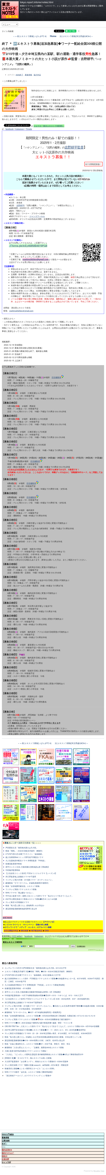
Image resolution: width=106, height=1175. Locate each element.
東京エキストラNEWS (12, 942)
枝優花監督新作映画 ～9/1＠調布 (18, 988)
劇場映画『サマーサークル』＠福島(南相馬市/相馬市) (27, 883)
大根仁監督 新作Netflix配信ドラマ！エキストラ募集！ (26, 1051)
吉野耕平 (20, 205)
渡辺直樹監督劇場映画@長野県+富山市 (21, 908)
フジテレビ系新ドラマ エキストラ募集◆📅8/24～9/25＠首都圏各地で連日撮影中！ (38, 1019)
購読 (24, 946)
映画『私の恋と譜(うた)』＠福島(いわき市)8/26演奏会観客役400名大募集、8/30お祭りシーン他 (43, 1037)
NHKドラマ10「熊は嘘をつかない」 (20, 892)
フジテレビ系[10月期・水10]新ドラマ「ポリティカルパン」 (30, 880)
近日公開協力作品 (11, 930)
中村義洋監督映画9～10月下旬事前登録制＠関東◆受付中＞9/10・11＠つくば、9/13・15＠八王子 (44, 995)
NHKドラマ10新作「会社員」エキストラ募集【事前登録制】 (29, 1072)
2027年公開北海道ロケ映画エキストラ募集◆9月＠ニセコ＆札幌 (31, 899)
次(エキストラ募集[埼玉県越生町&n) (75, 36)
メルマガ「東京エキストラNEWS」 (49, 125)
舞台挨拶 (24, 930)
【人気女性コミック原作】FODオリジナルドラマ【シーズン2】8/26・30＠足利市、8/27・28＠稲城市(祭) (47, 999)
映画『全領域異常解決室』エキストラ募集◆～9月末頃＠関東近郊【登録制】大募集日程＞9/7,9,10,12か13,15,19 (50, 1016)
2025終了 (19, 75)
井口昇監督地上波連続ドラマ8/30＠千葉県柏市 (23, 1002)
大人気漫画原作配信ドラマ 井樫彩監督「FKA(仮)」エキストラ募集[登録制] (35, 985)
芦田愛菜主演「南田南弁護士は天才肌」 (22, 847)
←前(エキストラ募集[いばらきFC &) (31, 36)
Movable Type (98, 1171)
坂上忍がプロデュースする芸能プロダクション (30, 921)
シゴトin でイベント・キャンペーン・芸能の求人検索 (26, 924)
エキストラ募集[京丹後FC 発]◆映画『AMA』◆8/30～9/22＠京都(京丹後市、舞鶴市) (38, 971)
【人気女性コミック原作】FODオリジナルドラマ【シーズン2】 (31, 873)
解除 (31, 946)
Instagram (19, 129)
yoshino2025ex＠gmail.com (21, 310)
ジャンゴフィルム (37, 216)
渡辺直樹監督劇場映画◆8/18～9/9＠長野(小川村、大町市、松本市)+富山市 (35, 1040)
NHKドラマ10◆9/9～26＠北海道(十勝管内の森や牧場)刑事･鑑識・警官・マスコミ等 (38, 1023)
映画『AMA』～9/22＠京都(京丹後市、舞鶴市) (24, 851)
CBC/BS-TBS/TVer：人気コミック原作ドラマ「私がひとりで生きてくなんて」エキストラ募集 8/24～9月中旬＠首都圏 (52, 1026)
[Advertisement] (53, 1103)
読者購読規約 (81, 946)
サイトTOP (6, 1162)
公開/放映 (6, 1140)
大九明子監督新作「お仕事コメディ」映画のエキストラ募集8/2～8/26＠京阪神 (36, 1061)
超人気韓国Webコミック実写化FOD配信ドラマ (24, 857)
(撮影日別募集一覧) (19, 842)
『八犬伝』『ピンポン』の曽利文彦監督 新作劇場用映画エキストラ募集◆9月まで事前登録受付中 (44, 1054)
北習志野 (5, 1159)
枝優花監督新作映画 (14, 863)
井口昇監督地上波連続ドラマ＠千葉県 (21, 876)
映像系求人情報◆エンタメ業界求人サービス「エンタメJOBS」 (30, 1068)
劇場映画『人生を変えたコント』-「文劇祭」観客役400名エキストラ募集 (34, 1047)
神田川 (4, 1156)
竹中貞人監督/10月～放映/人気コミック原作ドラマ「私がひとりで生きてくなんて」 (39, 896)
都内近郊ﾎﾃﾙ (7, 1150)
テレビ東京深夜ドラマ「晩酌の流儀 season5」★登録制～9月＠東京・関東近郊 (36, 1065)
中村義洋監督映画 (13, 870)
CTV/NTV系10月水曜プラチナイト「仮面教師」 (25, 854)
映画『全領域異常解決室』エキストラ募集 (23, 886)
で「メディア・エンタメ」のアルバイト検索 (28, 927)
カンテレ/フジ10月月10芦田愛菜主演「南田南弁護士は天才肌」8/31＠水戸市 (35, 968)
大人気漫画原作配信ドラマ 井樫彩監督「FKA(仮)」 (26, 860)
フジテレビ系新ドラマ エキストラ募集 (21, 889)
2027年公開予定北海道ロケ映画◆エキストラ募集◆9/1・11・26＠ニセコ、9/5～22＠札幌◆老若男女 (45, 1030)
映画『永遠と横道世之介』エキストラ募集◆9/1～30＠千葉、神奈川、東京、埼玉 (37, 1044)
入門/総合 (8, 1134)
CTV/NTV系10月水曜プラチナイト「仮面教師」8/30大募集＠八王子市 (33, 975)
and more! (7, 917)
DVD (47, 930)
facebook (10, 129)
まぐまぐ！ (99, 950)
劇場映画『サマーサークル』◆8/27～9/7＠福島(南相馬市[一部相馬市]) (33, 1012)
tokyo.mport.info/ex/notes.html (36, 2)
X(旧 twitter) (17, 936)
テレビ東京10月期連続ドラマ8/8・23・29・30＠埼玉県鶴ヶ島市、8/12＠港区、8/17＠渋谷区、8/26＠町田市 (48, 1033)
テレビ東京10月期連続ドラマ (17, 902)
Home (53, 36)
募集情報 (28, 75)
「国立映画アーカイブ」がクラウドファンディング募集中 (28, 1075)
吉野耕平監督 (74, 147)
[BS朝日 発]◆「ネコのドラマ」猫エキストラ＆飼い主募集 (28, 1058)
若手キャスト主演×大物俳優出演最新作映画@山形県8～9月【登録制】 (33, 992)
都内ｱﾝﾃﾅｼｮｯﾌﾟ (8, 1153)
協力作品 (37, 75)
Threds (29, 129)
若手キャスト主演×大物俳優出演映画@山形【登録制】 (28, 867)
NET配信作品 (36, 930)
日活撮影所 (56, 377)
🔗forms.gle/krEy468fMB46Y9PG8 (28, 245)
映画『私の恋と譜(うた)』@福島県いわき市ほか (25, 905)
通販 (4, 1147)
